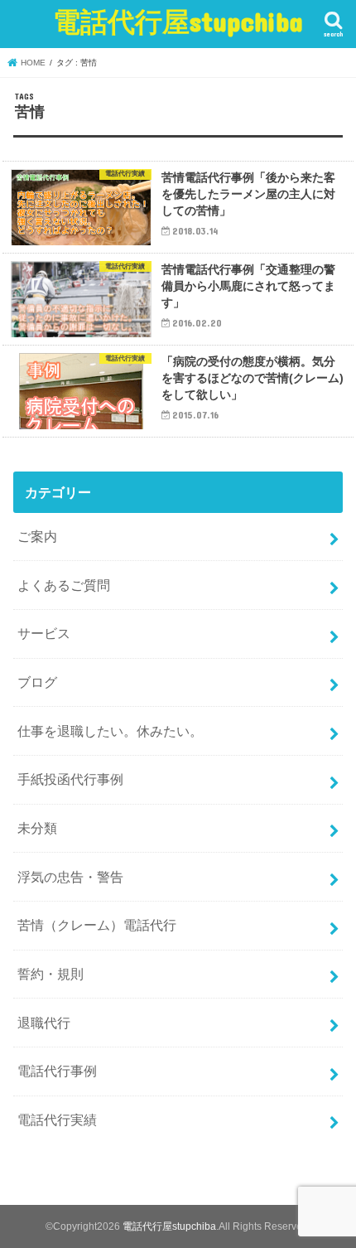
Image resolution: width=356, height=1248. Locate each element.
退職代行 (43, 1022)
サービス (43, 633)
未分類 (37, 827)
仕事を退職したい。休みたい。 (110, 730)
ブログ (37, 682)
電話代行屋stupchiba (178, 21)
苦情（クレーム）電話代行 (96, 924)
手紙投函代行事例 (70, 779)
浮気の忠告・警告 (70, 876)
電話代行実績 (57, 1119)
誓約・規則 (50, 973)
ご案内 (37, 536)
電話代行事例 (57, 1070)
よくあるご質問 (63, 585)
